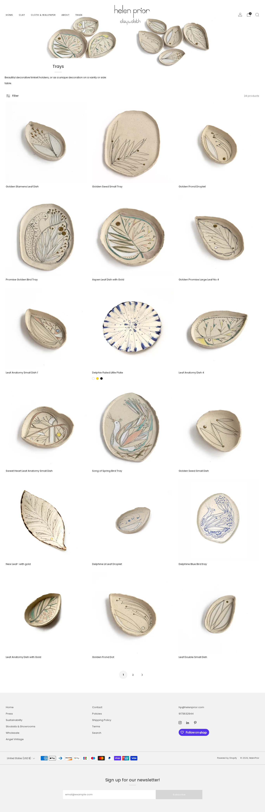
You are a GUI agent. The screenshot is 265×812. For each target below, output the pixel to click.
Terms (96, 726)
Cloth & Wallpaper (43, 14)
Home (9, 14)
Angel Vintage (15, 739)
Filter (15, 96)
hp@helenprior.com (191, 707)
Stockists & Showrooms (20, 726)
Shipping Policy (101, 720)
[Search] (257, 15)
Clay (22, 14)
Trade (79, 14)
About (65, 14)
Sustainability (14, 720)
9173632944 (186, 713)
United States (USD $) (19, 758)
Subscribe (179, 794)
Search (96, 733)
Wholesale (12, 733)
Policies (97, 713)
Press (9, 713)
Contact (97, 707)
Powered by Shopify (227, 758)
